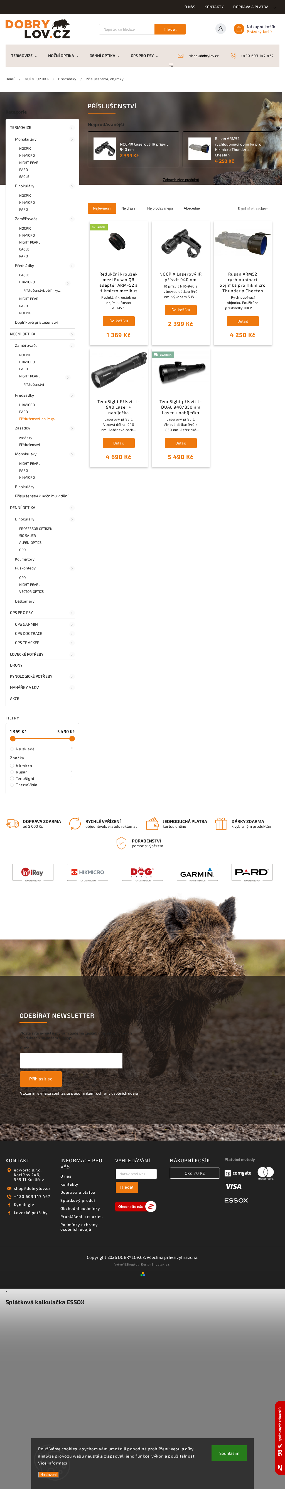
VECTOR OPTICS (31, 591)
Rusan (44, 771)
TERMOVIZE (20, 127)
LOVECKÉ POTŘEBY (27, 654)
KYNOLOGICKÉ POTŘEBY (31, 676)
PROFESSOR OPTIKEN (36, 528)
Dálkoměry (25, 601)
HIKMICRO (27, 155)
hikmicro (44, 765)
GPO (22, 549)
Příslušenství (33, 384)
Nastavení (48, 1475)
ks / (195, 1173)
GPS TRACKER (27, 642)
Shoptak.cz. (161, 1264)
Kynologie (24, 1204)
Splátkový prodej (77, 1200)
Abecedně (192, 208)
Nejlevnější (102, 208)
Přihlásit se (41, 1079)
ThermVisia (44, 784)
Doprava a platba (250, 6)
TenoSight (44, 778)
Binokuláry (24, 185)
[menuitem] (27, 56)
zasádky (25, 437)
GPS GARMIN (26, 624)
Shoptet (132, 1264)
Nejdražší (129, 208)
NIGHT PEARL (29, 162)
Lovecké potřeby (31, 1212)
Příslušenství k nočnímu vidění (41, 495)
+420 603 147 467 (32, 1196)
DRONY (16, 665)
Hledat (170, 29)
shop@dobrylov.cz (32, 1188)
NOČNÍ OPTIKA (22, 333)
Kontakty (214, 6)
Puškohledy (25, 568)
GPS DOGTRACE (28, 633)
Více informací (52, 1462)
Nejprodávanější (160, 208)
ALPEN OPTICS (30, 542)
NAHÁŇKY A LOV (24, 687)
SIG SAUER (27, 535)
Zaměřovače (26, 218)
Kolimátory (25, 559)
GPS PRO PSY (21, 612)
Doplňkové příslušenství (36, 322)
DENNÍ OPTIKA (22, 507)
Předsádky (24, 265)
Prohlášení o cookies (81, 1216)
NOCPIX (25, 148)
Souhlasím (229, 1453)
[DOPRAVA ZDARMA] (181, 371)
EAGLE (24, 176)
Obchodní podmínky (80, 1208)
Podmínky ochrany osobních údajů (79, 1227)
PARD (23, 169)
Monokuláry (25, 139)
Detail (242, 321)
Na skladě (44, 748)
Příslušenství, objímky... (42, 290)
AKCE (14, 698)
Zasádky (22, 428)
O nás (190, 6)
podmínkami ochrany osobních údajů (106, 1093)
